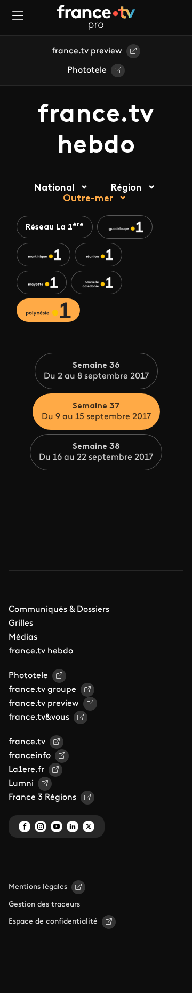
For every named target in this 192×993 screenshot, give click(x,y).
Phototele (87, 70)
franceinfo (30, 756)
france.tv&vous (39, 717)
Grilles (21, 623)
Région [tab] (126, 188)
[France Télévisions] (96, 17)
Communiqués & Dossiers (59, 609)
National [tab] (54, 188)
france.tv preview (87, 51)
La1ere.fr (26, 770)
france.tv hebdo (41, 651)
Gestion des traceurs (44, 905)
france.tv (27, 742)
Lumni (21, 783)
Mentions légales (38, 887)
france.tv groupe (42, 689)
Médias (23, 637)
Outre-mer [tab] (88, 199)
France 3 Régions (42, 797)
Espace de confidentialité (53, 922)
